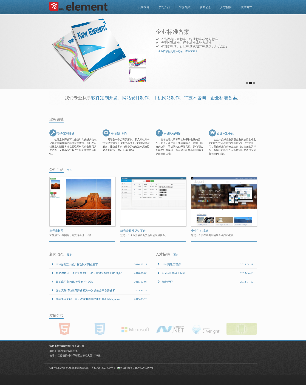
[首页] (78, 6)
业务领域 (185, 7)
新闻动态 (205, 7)
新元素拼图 (56, 230)
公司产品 (164, 7)
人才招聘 (226, 7)
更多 (69, 170)
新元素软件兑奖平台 (133, 230)
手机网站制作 (172, 133)
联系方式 (246, 7)
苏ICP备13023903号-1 (103, 367)
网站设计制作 (119, 133)
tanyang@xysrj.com (68, 350)
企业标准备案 (225, 133)
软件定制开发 (65, 133)
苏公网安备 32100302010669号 (136, 367)
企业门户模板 (199, 230)
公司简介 (143, 7)
